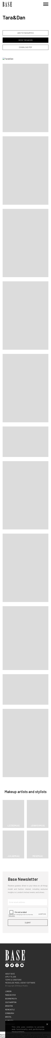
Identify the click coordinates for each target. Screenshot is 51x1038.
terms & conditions (13, 980)
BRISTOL (8, 1017)
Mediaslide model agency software (20, 983)
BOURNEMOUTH (11, 999)
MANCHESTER (10, 995)
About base (10, 974)
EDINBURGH (9, 1013)
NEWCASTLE (10, 1010)
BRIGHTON (9, 1006)
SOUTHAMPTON (10, 1002)
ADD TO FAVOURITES (25, 33)
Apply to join (10, 977)
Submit (28, 923)
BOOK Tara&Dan (26, 40)
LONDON (8, 991)
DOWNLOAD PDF (25, 47)
